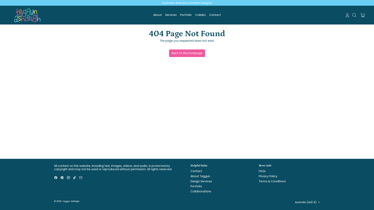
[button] (354, 15)
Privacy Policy (268, 176)
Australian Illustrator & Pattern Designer (187, 3)
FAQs (262, 171)
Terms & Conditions (272, 181)
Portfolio (186, 15)
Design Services (201, 181)
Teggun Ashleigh (70, 201)
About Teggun (200, 176)
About (157, 15)
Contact (215, 15)
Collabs (200, 15)
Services (171, 15)
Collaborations (201, 191)
